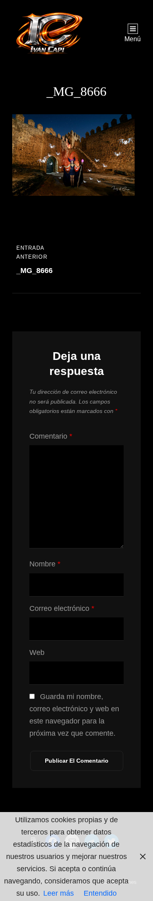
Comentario (50, 436)
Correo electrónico (61, 608)
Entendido (100, 893)
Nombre (44, 564)
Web (36, 652)
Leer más (58, 893)
